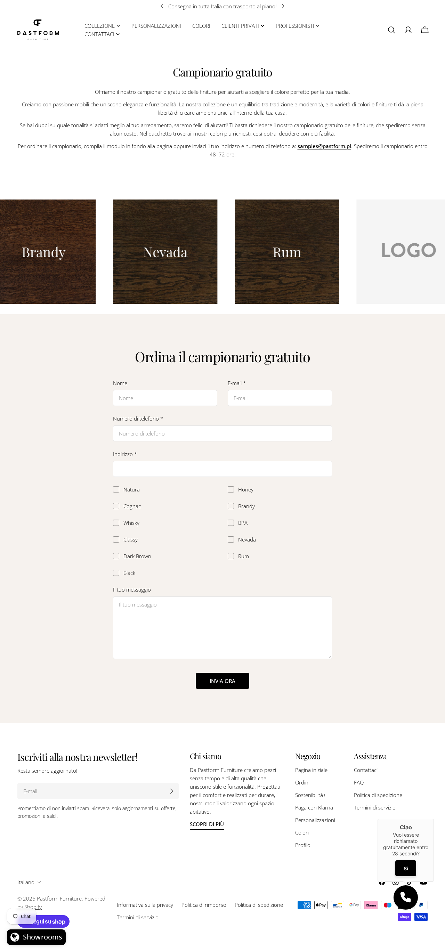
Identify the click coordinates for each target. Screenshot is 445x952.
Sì (405, 868)
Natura (131, 489)
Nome (120, 383)
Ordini (302, 782)
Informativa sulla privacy (145, 904)
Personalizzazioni (315, 819)
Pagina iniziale (311, 769)
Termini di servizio (375, 807)
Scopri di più (207, 824)
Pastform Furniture (59, 898)
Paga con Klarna (314, 807)
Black (129, 572)
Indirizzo (125, 453)
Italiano (25, 882)
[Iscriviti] (171, 791)
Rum (243, 556)
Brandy (246, 506)
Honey (245, 489)
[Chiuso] (434, 819)
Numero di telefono (138, 418)
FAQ (359, 782)
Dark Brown (137, 556)
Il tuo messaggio (132, 589)
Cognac (132, 506)
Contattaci (366, 769)
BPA (243, 522)
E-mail (237, 383)
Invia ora (222, 680)
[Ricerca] (391, 30)
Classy (130, 539)
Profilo (302, 844)
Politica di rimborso (203, 904)
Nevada (247, 539)
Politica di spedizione (378, 794)
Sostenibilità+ (310, 794)
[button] (406, 897)
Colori (302, 832)
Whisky (131, 522)
